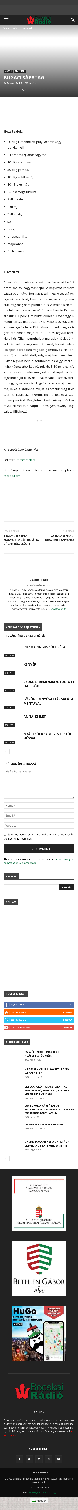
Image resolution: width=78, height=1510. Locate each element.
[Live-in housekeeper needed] (13, 1128)
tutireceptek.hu (25, 460)
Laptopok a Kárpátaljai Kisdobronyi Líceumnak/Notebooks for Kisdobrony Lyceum (49, 1109)
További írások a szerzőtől (25, 635)
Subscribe (66, 1027)
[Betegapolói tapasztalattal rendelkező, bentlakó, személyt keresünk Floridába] (13, 1091)
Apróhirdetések (17, 1042)
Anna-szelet (35, 716)
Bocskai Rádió (14, 83)
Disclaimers (40, 1472)
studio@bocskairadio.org (42, 1492)
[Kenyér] (13, 668)
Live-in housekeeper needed (44, 1124)
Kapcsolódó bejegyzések (23, 627)
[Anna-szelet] (13, 720)
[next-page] (11, 751)
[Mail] (29, 1459)
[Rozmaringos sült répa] (13, 651)
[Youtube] (58, 1459)
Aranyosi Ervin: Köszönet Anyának (59, 538)
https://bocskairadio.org (39, 585)
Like (70, 1004)
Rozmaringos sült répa (44, 647)
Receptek (27, 28)
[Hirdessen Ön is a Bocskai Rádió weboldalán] (13, 1073)
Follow (67, 1012)
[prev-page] (6, 751)
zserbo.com (12, 476)
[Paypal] (39, 1459)
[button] (6, 20)
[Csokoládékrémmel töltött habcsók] (13, 686)
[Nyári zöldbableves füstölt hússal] (13, 738)
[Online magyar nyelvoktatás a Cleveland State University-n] (13, 1146)
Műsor (16, 28)
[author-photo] (39, 574)
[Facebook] (19, 1459)
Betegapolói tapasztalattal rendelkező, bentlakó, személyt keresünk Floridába (48, 1090)
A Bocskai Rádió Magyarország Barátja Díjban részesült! (21, 539)
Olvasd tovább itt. (57, 609)
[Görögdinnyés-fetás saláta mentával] (13, 703)
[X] (48, 1459)
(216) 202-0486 (41, 1487)
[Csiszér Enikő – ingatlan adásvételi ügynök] (13, 1056)
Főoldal (5, 28)
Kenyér (30, 664)
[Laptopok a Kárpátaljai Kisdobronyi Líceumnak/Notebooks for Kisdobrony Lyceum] (13, 1110)
